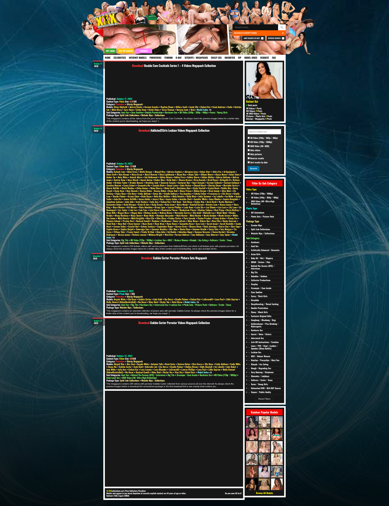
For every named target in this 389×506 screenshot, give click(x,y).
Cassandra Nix (144, 185)
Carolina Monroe (114, 185)
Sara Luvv (200, 223)
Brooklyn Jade (152, 182)
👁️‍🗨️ (210, 109)
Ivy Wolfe (229, 196)
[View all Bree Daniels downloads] (264, 447)
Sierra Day (224, 226)
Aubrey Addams (223, 177)
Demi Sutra (170, 364)
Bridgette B (225, 180)
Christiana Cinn (184, 188)
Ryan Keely (147, 223)
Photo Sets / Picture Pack (195, 304)
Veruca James (124, 234)
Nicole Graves (225, 215)
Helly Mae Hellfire (162, 196)
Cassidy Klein (159, 185)
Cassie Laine (172, 185)
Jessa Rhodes (215, 199)
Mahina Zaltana (205, 210)
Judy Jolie (129, 201)
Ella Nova (132, 193)
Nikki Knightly (138, 218)
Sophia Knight (127, 229)
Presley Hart (128, 221)
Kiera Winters (119, 207)
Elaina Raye (120, 193)
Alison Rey (182, 174)
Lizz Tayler (123, 210)
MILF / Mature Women (178, 240)
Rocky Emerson (230, 221)
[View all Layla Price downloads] (264, 484)
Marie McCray (232, 210)
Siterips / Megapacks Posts (259, 118)
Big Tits (125, 240)
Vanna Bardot (218, 232)
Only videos (255, 150)
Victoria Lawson (139, 234)
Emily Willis (235, 364)
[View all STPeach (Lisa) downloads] (264, 459)
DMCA (126, 495)
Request (264, 57)
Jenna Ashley (145, 199)
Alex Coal (131, 364)
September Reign (165, 226)
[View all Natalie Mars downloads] (264, 472)
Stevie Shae (185, 229)
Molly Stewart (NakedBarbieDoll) (121, 302)
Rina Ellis (216, 221)
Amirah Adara (136, 177)
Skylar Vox (165, 302)
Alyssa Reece (221, 174)
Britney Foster (121, 182)
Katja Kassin (157, 204)
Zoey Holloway (198, 234)
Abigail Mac (160, 171)
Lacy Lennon (146, 369)
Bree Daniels (200, 180)
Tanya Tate (214, 229)
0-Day (179, 57)
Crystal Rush (214, 188)
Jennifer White (200, 199)
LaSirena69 (207, 299)
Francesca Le (214, 193)
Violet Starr (190, 372)
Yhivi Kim (169, 234)
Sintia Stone (154, 109)
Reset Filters (264, 399)
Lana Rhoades (160, 369)
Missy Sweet (136, 215)
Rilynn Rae (205, 221)
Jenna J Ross (158, 199)
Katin (230, 107)
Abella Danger (146, 171)
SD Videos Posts (254, 108)
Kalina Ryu (199, 201)
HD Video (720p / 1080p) (141, 240)
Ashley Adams (166, 177)
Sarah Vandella (227, 223)
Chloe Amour (142, 188)
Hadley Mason (191, 366)
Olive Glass (161, 218)
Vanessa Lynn (182, 109)
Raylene (156, 221)
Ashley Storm (193, 177)
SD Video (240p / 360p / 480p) (193, 112)
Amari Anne (234, 174)
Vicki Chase (177, 302)
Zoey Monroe (212, 234)
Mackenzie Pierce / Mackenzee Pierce (179, 210)
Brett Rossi (213, 180)
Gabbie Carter (145, 299)
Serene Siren (181, 226)
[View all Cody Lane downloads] (277, 434)
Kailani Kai (205, 107)
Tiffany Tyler (120, 232)
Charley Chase (215, 185)
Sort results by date (259, 162)
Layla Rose (189, 207)
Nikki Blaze (117, 109)
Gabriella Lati (151, 366)
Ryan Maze (160, 223)
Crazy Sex (216, 57)
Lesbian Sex (160, 240)
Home (107, 57)
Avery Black (133, 180)
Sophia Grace (112, 229)
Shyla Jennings (210, 226)
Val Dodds (172, 232)
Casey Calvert (129, 185)
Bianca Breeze (186, 180)
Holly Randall (206, 366)
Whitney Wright (155, 234)
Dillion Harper (200, 190)
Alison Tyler (193, 174)
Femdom (168, 57)
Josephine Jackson (114, 201)
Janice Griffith (130, 199)
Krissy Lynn (160, 207)
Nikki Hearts (123, 218)
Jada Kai (118, 199)
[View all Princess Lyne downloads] (277, 472)
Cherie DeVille (113, 188)
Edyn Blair (227, 190)
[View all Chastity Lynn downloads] (264, 434)
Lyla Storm (155, 210)
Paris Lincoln (190, 218)
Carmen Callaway (232, 182)
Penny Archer (219, 218)
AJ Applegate (230, 171)
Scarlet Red (133, 226)
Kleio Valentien (146, 207)
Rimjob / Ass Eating (199, 240)
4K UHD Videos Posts (256, 113)
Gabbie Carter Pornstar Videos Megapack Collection (180, 322)
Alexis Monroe (151, 174)
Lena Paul (219, 299)
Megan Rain (137, 212)
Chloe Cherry (156, 188)
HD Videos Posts (254, 111)
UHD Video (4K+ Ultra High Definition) (139, 377)
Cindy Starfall (199, 188)
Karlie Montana (226, 201)
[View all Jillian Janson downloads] (277, 459)
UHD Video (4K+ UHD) (259, 146)
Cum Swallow (137, 112)
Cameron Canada (168, 182)
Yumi (193, 109)
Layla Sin (199, 207)
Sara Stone (129, 109)
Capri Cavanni (198, 182)
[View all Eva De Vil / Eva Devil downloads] (252, 434)
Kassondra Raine (114, 204)
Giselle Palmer (119, 196)
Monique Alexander (165, 215)
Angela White (120, 299)
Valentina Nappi (185, 232)
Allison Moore (207, 174)
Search (253, 168)
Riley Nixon (193, 221)
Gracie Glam (134, 196)
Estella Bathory (171, 193)
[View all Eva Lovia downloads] (277, 484)
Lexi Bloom (211, 207)
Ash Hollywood (151, 177)
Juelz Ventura (142, 201)
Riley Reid (153, 302)
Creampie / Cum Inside (187, 375)
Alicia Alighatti (121, 107)
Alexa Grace (137, 174)
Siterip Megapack (135, 104)
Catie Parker (186, 185)
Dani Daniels (132, 190)
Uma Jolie (161, 232)
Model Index (250, 57)
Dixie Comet (214, 190)
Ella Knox (132, 299)
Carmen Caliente (214, 182)
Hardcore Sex (171, 112)
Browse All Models (264, 493)
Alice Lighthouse (167, 174)
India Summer (205, 196)
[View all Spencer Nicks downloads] (252, 459)
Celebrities (120, 57)
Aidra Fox (217, 171)
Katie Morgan (130, 204)
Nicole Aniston (210, 215)
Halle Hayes (146, 196)
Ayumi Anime (146, 180)
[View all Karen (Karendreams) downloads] (252, 472)
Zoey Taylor (225, 234)
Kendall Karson (197, 204)
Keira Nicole (182, 204)
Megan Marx (124, 212)
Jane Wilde (111, 369)
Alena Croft (111, 174)
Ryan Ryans (172, 223)
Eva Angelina (186, 193)
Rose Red (122, 223)
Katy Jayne (170, 204)
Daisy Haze (119, 190)
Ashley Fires (180, 177)
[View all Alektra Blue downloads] (252, 422)
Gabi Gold (158, 299)
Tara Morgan (226, 229)
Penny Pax (233, 218)
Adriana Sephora (175, 171)
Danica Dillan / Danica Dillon (153, 190)
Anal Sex (125, 112)
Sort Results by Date (252, 38)
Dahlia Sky (226, 188)
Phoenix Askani (113, 221)
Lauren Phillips (175, 207)
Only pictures (256, 154)
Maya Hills (111, 212)
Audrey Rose (120, 180)
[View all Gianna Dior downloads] (252, 484)
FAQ (274, 57)
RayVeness (166, 221)
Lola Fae (133, 210)
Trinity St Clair (148, 232)
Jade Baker (231, 366)
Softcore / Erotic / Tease (221, 240)
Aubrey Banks (136, 107)
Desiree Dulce (184, 364)
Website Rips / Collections (153, 115)
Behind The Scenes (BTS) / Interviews (148, 375)
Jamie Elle (194, 107)
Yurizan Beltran (182, 234)
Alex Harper (124, 174)
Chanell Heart (200, 185)
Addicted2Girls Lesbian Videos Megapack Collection (180, 130)
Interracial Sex (162, 304)
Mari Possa (219, 210)
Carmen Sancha (151, 107)
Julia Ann (154, 201)
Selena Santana (148, 226)
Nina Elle (150, 218)
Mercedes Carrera (183, 212)
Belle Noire (172, 180)
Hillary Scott (182, 107)
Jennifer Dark (185, 199)
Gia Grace (227, 193)
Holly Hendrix (178, 196)
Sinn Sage (236, 226)
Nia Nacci (142, 302)
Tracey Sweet (133, 232)
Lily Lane (233, 207)
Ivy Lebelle (218, 196)
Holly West (192, 196)
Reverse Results (274, 38)
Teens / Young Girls (218, 112)
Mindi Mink (222, 212)
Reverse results (257, 158)
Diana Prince (186, 190)
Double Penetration (154, 112)
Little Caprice (232, 299)
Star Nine (173, 229)
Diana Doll (173, 190)
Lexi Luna (222, 207)
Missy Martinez (122, 215)
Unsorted (230, 57)
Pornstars (155, 57)
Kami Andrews (219, 107)
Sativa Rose (141, 109)
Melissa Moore (166, 212)
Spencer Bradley (159, 229)
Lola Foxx (143, 210)
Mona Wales (149, 215)
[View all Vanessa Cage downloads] (252, 447)
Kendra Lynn (212, 204)
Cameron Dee (184, 182)
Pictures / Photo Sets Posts (259, 116)
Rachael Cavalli (143, 221)
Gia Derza (169, 299)
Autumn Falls (157, 364)
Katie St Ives (144, 204)
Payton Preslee (205, 218)
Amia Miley (123, 177)
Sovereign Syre (143, 229)
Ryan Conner (134, 223)
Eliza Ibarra (197, 364)
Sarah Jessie (212, 223)
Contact (109, 495)
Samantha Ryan (186, 223)
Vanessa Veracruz (203, 232)
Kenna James (226, 204)
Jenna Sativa (172, 199)
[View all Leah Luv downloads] (277, 447)
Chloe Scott (169, 188)
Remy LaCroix (179, 221)
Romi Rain (111, 223)
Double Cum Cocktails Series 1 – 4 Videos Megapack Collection (180, 65)
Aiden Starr (205, 171)
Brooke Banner (137, 182)
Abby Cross (132, 171)
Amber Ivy (111, 177)
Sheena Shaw (195, 226)
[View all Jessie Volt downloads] (277, 422)
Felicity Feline (200, 193)
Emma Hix (157, 193)
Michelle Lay (209, 212)
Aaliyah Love (120, 171)
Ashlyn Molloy (207, 177)
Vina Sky (179, 372)
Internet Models (137, 57)
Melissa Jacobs (151, 212)
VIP (239, 57)
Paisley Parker (175, 218)
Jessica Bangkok (231, 199)
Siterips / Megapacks (196, 57)
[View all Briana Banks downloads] (264, 422)
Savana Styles (120, 226)
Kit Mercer (132, 207)
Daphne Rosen (167, 107)
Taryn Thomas (168, 109)
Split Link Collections (130, 115)
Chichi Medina (128, 188)
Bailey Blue (159, 180)
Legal (121, 495)
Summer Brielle (199, 229)
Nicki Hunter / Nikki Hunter (189, 215)
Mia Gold (197, 212)
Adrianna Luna (191, 171)
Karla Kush (212, 201)
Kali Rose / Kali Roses (183, 201)
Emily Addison (144, 193)
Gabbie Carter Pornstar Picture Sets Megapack (180, 258)
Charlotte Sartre (231, 185)
